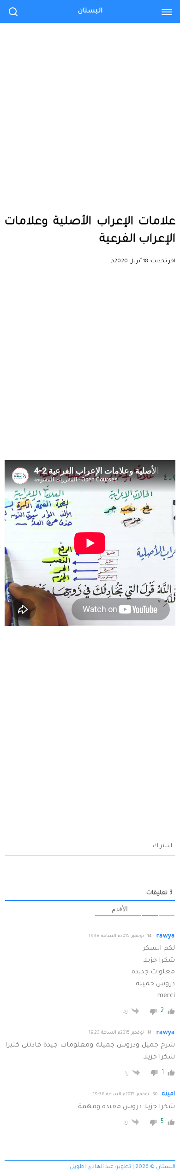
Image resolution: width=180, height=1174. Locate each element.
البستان (90, 11)
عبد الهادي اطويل (92, 1167)
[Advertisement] (90, 94)
